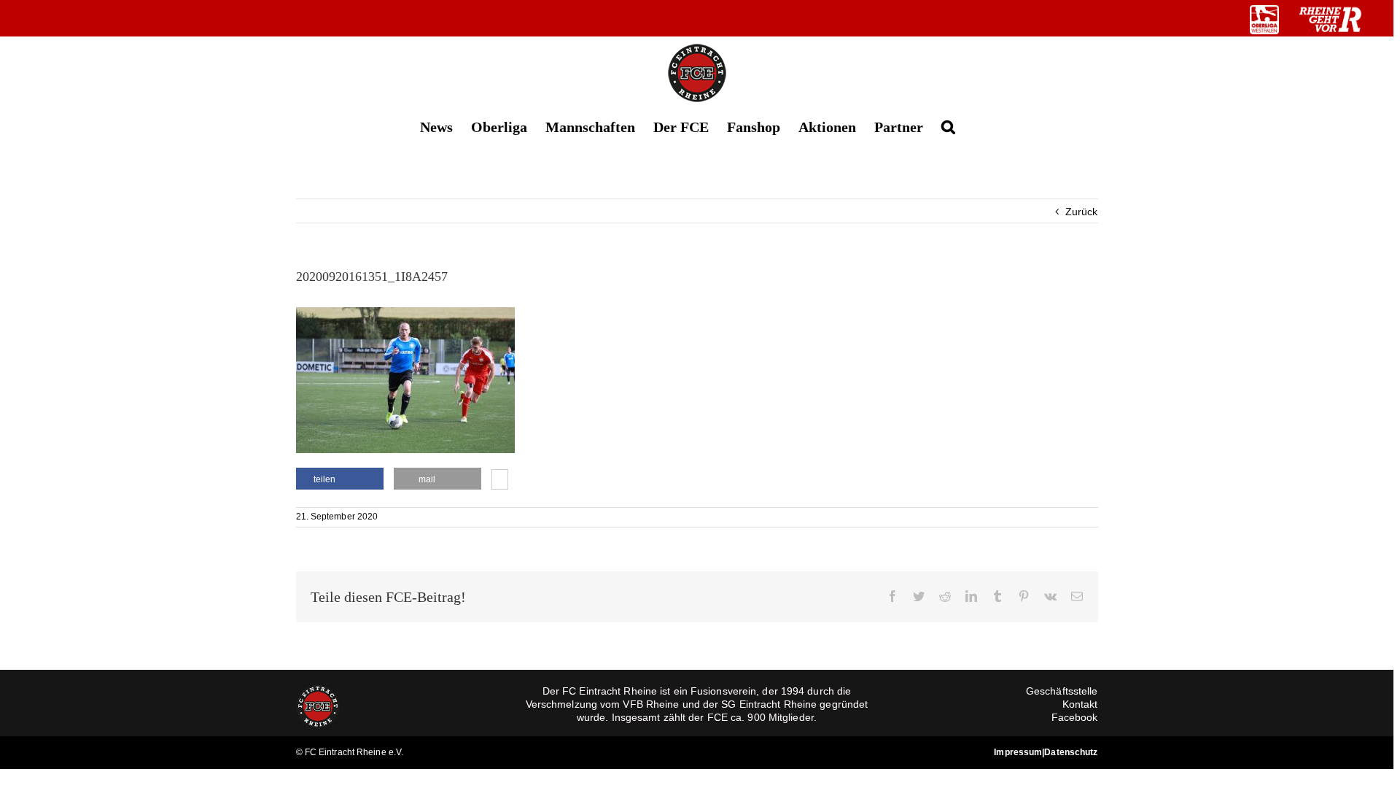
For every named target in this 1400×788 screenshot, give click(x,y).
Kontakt (1080, 704)
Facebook (1074, 717)
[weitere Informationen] (500, 481)
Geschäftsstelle (1062, 691)
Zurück (1081, 211)
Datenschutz (1070, 752)
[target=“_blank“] (1264, 20)
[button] (948, 126)
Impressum (1018, 752)
